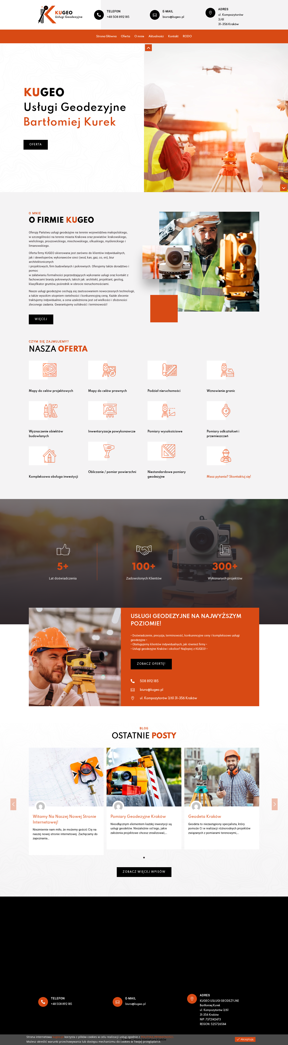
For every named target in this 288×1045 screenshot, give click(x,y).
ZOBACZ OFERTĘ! (151, 664)
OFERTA (35, 144)
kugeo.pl (58, 1037)
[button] (144, 857)
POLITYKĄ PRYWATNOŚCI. (157, 1037)
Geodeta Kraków (204, 817)
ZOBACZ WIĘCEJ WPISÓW (144, 872)
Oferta (125, 36)
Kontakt (173, 36)
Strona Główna (106, 36)
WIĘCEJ (41, 319)
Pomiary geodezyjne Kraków (138, 817)
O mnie (139, 36)
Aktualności (156, 36)
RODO (187, 36)
